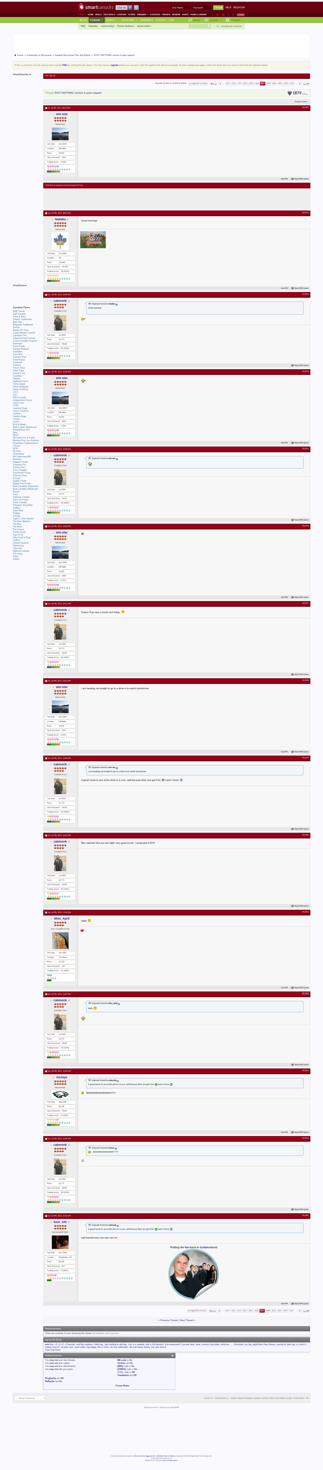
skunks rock (67, 1347)
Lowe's (16, 421)
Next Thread (186, 1320)
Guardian (17, 376)
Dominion (17, 343)
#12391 (305, 107)
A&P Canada (19, 314)
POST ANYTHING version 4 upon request (78, 92)
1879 (299, 93)
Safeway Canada (21, 497)
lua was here (188, 1344)
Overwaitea (18, 454)
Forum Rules (122, 1385)
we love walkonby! (119, 1347)
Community (107, 26)
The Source (18, 529)
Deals (98, 14)
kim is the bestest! (155, 1344)
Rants (185, 14)
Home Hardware (20, 386)
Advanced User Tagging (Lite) (144, 1456)
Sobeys (16, 508)
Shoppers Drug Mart (22, 505)
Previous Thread (169, 1320)
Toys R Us (18, 534)
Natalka (60, 219)
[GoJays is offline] (60, 1094)
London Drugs (19, 416)
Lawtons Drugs (20, 408)
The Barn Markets (21, 521)
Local (215, 20)
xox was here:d (158, 1347)
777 (239, 83)
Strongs (17, 516)
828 (268, 83)
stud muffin (79, 1347)
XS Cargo (17, 553)
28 (62, 348)
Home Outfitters (20, 389)
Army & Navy (19, 316)
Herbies (16, 378)
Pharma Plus (19, 467)
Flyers (131, 14)
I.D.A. (16, 392)
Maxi (15, 432)
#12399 (305, 758)
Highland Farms (20, 381)
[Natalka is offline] (60, 241)
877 (286, 83)
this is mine (103, 1347)
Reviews (176, 14)
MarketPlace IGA (21, 429)
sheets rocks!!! (52, 1347)
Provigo (16, 478)
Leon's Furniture (20, 411)
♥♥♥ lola (49, 1344)
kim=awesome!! (173, 1344)
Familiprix (17, 351)
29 (62, 271)
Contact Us (208, 1398)
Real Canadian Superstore (25, 486)
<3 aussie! (70, 1344)
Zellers (16, 559)
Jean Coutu (18, 403)
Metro (16, 435)
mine (198, 1344)
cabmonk (60, 300)
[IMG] (120, 1366)
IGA (15, 394)
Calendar (93, 26)
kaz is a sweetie (136, 1344)
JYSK (16, 405)
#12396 (305, 526)
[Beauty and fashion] (223, 14)
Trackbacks (123, 1375)
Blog (83, 20)
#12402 (305, 994)
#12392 (305, 213)
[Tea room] (217, 14)
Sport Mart (18, 510)
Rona (15, 494)
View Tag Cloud (52, 1350)
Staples (16, 513)
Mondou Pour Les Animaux (26, 440)
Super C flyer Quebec (23, 518)
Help (228, 7)
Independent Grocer (22, 400)
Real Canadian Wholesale (25, 489)
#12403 (305, 1071)
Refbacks (50, 1381)
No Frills (17, 451)
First (215, 84)
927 (292, 83)
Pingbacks (50, 1378)
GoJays (61, 1077)
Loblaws (17, 413)
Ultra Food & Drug (21, 537)
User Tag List (50, 76)
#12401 (305, 912)
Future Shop (19, 367)
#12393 (305, 294)
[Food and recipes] (228, 14)
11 (62, 971)
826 (257, 83)
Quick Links (143, 26)
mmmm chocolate (210, 1344)
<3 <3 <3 (59, 1344)
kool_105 (60, 1222)
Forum (96, 20)
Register (239, 7)
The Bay (17, 524)
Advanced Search (231, 26)
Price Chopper (20, 470)
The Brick (17, 526)
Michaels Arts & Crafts (24, 437)
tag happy (91, 1347)
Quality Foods (20, 481)
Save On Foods (20, 499)
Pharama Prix (19, 464)
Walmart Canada (21, 551)
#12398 (305, 680)
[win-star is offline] (60, 134)
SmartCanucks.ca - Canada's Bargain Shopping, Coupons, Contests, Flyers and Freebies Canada (253, 1398)
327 (228, 83)
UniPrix (16, 540)
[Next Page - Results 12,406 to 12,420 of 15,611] (300, 83)
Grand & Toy (19, 373)
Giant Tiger (18, 370)
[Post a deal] (241, 14)
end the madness (84, 1344)
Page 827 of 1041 (199, 83)
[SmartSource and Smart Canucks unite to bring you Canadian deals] (26, 292)
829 (274, 83)
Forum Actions (125, 26)
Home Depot (19, 384)
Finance (166, 14)
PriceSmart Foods (22, 472)
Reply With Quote (302, 179)
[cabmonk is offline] (60, 323)
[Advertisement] (107, 198)
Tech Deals (109, 14)
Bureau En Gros (21, 330)
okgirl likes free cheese (264, 1344)
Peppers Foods (20, 462)
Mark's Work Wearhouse (25, 427)
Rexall (16, 491)
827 (262, 83)
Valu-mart (17, 548)
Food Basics (19, 359)
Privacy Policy (298, 1398)
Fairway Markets (21, 349)
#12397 (305, 603)
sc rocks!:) (301, 1344)
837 (280, 83)
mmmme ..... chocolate (232, 1344)
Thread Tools (300, 102)
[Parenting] (233, 14)
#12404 (305, 1138)
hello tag (99, 1344)
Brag (196, 20)
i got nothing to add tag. (115, 1344)
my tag (248, 1344)
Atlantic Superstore (22, 319)
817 (245, 83)
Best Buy (17, 322)
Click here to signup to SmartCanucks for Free (64, 185)
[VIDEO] (121, 1369)
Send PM (284, 179)
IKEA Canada (19, 397)
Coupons (121, 14)
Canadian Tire (19, 335)
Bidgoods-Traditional (23, 324)
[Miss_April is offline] (60, 940)
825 (251, 83)
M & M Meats (19, 424)
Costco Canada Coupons (25, 341)
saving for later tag (286, 1344)
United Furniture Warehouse (20, 544)
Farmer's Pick (19, 357)
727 (234, 83)
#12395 (305, 449)
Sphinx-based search (170, 1460)
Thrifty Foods (19, 532)
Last (305, 84)
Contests (155, 14)
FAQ (83, 26)
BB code (121, 1360)
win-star (62, 114)
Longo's (16, 419)
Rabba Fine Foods (22, 483)
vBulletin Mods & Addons (165, 1456)
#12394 (305, 371)
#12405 (305, 1215)
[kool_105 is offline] (60, 1242)
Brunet (16, 327)
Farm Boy (18, 354)
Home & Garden (198, 14)
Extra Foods (19, 346)
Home (90, 14)
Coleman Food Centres (24, 338)
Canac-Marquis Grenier (24, 332)
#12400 (305, 835)
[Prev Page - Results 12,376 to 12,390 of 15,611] (220, 83)
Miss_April (61, 918)
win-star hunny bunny (139, 1347)
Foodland (17, 362)
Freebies (142, 14)
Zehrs (16, 556)
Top (171, 20)
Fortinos (17, 365)
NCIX (15, 448)
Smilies (121, 1363)
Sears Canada (20, 502)
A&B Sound (18, 311)
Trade (237, 20)
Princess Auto (20, 475)
